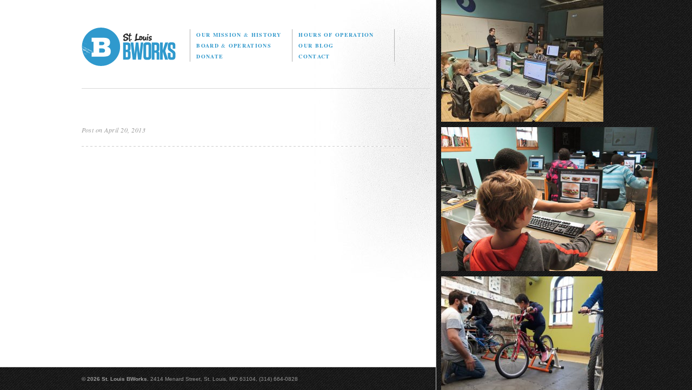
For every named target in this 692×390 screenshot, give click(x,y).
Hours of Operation (336, 34)
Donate (209, 56)
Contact (314, 56)
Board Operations (233, 45)
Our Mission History (238, 34)
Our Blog (316, 45)
